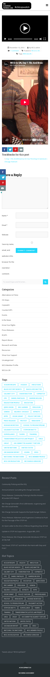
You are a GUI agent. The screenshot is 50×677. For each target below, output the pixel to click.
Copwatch (6, 305)
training (33, 434)
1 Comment (14, 51)
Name (5, 215)
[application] (25, 28)
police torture (34, 416)
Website (5, 235)
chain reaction (25, 394)
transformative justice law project (19, 439)
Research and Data (9, 345)
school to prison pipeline (34, 425)
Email (4, 225)
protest (23, 421)
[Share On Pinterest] (15, 149)
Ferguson (36, 407)
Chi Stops (5, 300)
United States (27, 448)
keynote (36, 412)
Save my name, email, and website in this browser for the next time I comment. (8, 259)
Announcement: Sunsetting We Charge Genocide (21, 490)
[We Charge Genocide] (16, 5)
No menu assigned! (26, 673)
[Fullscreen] (44, 39)
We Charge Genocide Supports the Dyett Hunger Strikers (24, 512)
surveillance (9, 434)
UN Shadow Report (11, 452)
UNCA (41, 439)
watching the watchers (14, 457)
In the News (6, 320)
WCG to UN (35, 51)
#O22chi (24, 385)
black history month (13, 389)
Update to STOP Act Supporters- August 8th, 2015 (21, 531)
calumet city (9, 394)
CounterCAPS (7, 310)
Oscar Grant (17, 416)
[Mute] (40, 39)
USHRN (26, 452)
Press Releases (8, 330)
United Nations (10, 448)
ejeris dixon (8, 407)
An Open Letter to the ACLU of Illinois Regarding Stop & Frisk (25, 526)
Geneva (7, 412)
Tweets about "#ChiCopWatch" (14, 652)
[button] (25, 28)
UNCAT (6, 443)
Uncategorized (7, 360)
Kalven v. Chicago (21, 412)
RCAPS (4, 335)
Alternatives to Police (10, 295)
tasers (22, 434)
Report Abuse (7, 340)
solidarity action (11, 430)
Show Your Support (9, 355)
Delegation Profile (11, 403)
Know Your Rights (8, 325)
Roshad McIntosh (11, 425)
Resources (6, 350)
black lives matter (34, 389)
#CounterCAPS (10, 385)
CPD (5, 398)
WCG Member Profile (10, 365)
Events (4, 315)
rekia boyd (36, 421)
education (28, 403)
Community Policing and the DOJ (14, 484)
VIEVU (36, 452)
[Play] (5, 39)
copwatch (41, 394)
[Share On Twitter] (10, 149)
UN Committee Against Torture (27, 443)
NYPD (6, 416)
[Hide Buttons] (1, 192)
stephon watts (29, 430)
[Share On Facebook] (4, 149)
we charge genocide (32, 461)
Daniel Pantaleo (18, 398)
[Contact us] (20, 149)
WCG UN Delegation (12, 461)
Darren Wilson (35, 398)
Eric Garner (23, 407)
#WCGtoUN (27, 54)
